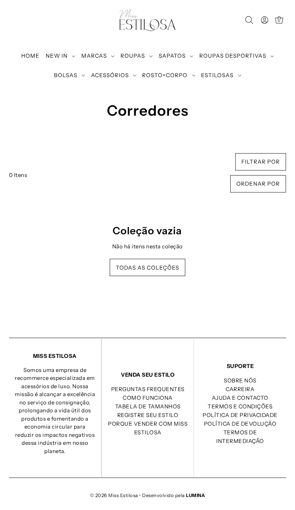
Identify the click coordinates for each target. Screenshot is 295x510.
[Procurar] (249, 20)
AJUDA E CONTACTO (240, 397)
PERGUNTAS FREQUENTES (148, 389)
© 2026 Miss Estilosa (114, 495)
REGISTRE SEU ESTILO (147, 415)
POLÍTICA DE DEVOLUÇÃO (240, 423)
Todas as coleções (147, 267)
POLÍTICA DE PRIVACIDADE (240, 415)
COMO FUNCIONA (148, 397)
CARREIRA (240, 389)
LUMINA (195, 495)
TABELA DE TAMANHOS (148, 406)
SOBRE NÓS (240, 380)
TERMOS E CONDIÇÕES (240, 406)
